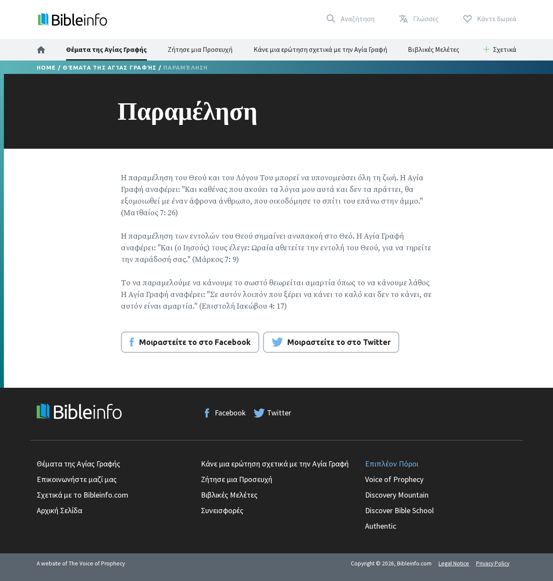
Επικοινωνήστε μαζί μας (77, 479)
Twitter (279, 413)
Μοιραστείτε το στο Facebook (195, 342)
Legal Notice (454, 563)
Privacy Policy (492, 563)
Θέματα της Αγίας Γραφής (106, 49)
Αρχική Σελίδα (59, 510)
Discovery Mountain (397, 495)
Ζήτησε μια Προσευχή (200, 49)
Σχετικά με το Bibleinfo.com (82, 495)
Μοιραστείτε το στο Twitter (339, 342)
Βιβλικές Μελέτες (433, 49)
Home (46, 67)
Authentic (380, 526)
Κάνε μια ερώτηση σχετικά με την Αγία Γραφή (320, 49)
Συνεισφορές (222, 510)
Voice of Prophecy (394, 479)
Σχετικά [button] (504, 49)
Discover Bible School (399, 510)
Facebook (230, 413)
